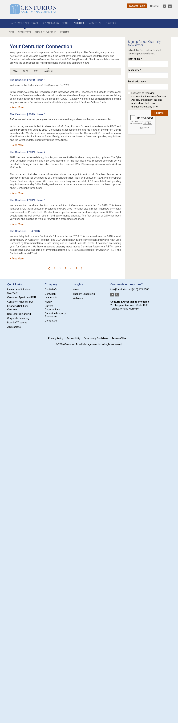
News (11, 32)
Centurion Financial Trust (20, 301)
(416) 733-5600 (140, 289)
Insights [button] (79, 23)
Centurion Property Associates (55, 315)
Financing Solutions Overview (18, 308)
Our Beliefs (51, 289)
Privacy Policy (55, 338)
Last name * (134, 70)
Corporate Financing (18, 318)
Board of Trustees (17, 322)
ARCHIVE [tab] (48, 71)
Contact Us (51, 320)
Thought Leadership (45, 32)
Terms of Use (119, 338)
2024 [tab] (15, 71)
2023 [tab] (25, 71)
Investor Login (137, 5)
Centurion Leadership (51, 295)
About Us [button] (95, 23)
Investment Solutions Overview (19, 291)
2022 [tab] (36, 71)
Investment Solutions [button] (24, 23)
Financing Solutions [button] (55, 23)
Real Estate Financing (19, 313)
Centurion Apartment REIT (21, 297)
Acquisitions (14, 327)
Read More (18, 107)
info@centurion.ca (120, 289)
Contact (154, 6)
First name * (135, 58)
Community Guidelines (96, 338)
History (48, 301)
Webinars (64, 32)
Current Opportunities (52, 308)
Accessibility (73, 338)
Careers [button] (111, 23)
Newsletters (24, 32)
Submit (160, 113)
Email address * (137, 81)
